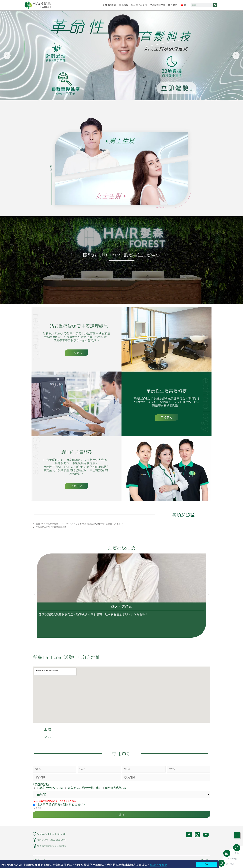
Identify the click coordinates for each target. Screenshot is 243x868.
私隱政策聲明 (158, 865)
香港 (47, 729)
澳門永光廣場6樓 (115, 788)
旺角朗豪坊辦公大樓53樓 (84, 788)
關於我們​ (172, 5)
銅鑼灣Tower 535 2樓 (49, 788)
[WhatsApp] (227, 853)
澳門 (47, 737)
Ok (206, 864)
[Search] (215, 5)
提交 (121, 814)
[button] (35, 594)
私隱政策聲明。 (76, 804)
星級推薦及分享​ (157, 5)
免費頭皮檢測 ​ (109, 5)
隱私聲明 (205, 859)
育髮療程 (123, 5)
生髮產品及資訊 (139, 5)
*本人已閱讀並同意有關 (60, 805)
